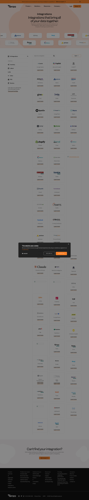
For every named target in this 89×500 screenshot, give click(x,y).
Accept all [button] (61, 253)
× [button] (68, 244)
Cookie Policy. (25, 249)
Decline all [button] (49, 253)
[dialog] (44, 250)
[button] (24, 253)
